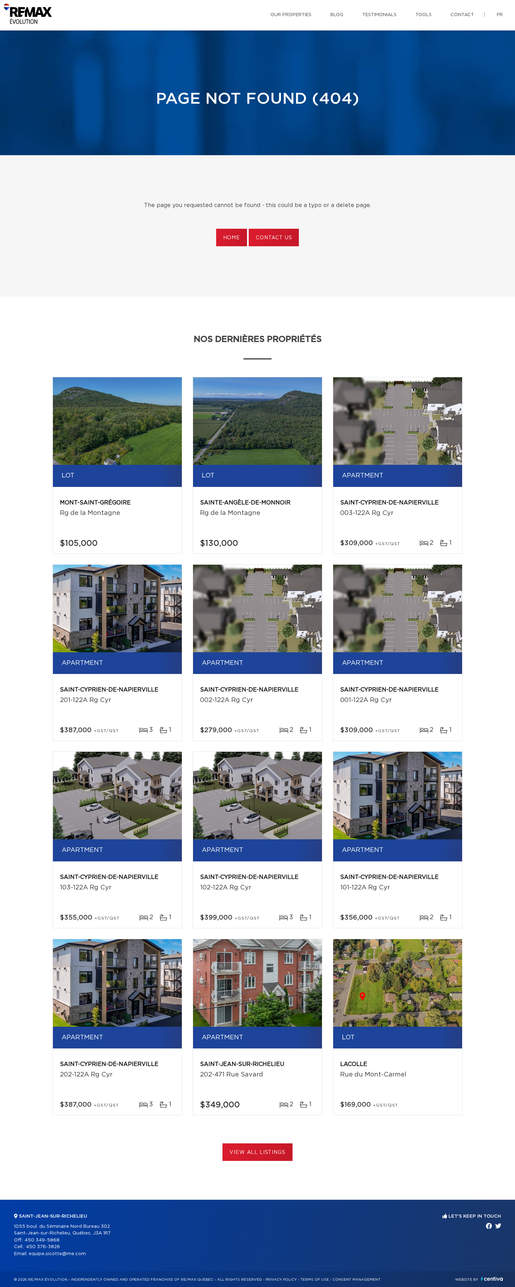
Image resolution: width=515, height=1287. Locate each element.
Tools (424, 15)
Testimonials (379, 15)
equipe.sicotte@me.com (57, 1254)
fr (500, 15)
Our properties (290, 15)
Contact (462, 15)
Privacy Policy (281, 1279)
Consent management (356, 1279)
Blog (336, 15)
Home (231, 237)
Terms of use (314, 1279)
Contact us (274, 237)
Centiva (492, 1278)
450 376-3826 (43, 1247)
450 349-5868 (42, 1240)
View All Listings (257, 1152)
